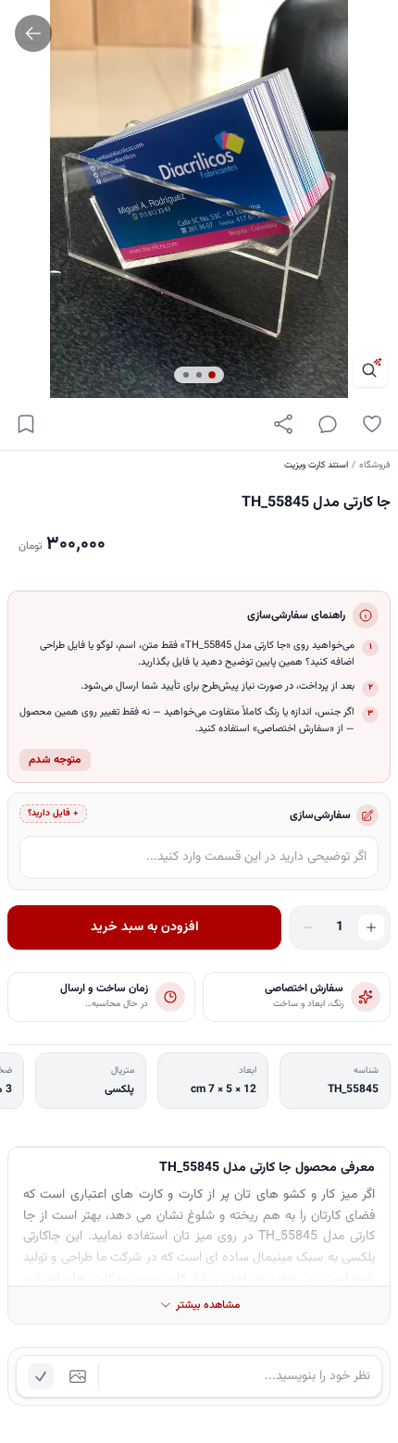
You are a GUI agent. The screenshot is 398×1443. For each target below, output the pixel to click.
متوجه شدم (55, 760)
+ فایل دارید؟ (53, 813)
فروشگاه (375, 465)
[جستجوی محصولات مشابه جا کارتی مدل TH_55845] (370, 370)
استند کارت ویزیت (316, 465)
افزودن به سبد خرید (145, 927)
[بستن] (27, 1353)
